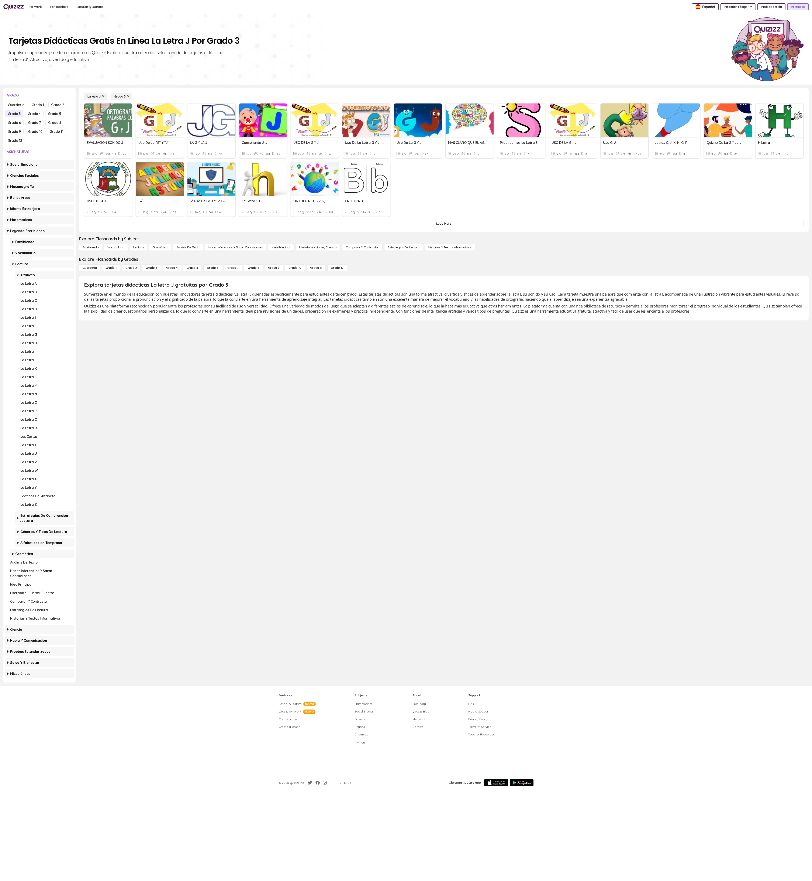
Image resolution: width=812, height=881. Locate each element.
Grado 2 (57, 105)
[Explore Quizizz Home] (13, 7)
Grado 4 (34, 114)
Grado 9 (14, 131)
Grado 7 (34, 122)
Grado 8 (54, 122)
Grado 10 (35, 131)
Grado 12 (15, 140)
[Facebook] (317, 782)
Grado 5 (54, 114)
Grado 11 (56, 131)
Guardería (16, 105)
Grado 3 (14, 114)
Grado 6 (14, 122)
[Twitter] (310, 782)
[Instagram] (325, 782)
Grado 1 (38, 105)
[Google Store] (521, 782)
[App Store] (496, 782)
